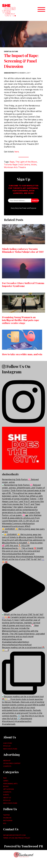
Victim (33, 164)
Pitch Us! (7, 746)
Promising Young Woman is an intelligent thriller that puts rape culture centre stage (20, 320)
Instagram (7, 820)
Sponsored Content (11, 763)
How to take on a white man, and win (22, 354)
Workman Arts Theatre (15, 167)
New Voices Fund (10, 749)
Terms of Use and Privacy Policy (16, 838)
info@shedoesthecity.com (14, 835)
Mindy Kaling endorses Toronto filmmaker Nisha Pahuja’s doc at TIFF (23, 250)
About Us (7, 797)
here (16, 151)
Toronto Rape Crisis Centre (17, 164)
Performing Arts (10, 783)
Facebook (7, 818)
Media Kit (7, 760)
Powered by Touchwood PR (23, 846)
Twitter (6, 815)
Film (5, 778)
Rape (12, 161)
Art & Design (8, 789)
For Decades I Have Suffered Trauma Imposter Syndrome (23, 284)
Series (5, 781)
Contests (7, 766)
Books (6, 786)
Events (6, 795)
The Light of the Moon (26, 161)
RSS (4, 823)
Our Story (7, 743)
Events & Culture (11, 51)
